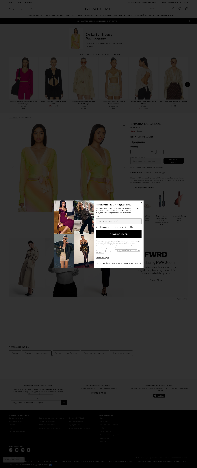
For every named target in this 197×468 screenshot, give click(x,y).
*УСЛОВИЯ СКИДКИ (102, 258)
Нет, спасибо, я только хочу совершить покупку (118, 263)
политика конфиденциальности (126, 249)
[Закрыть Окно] (142, 202)
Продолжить (119, 234)
